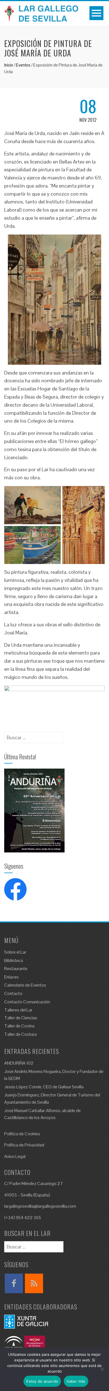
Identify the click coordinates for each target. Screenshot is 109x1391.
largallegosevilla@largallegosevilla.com (40, 1206)
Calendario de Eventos (25, 985)
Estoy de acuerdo (42, 1381)
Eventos (23, 65)
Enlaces (11, 977)
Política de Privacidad (24, 1145)
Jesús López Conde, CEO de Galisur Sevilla (44, 1087)
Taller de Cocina (19, 1026)
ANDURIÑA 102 (19, 1063)
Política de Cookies (22, 1134)
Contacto (13, 993)
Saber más (76, 1381)
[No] (102, 1369)
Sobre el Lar (15, 952)
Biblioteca (13, 960)
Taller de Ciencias (20, 1018)
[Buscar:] (33, 736)
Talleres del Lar (18, 1010)
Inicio (8, 65)
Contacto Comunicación (27, 1002)
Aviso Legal (14, 1156)
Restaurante (15, 968)
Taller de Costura (20, 1034)
